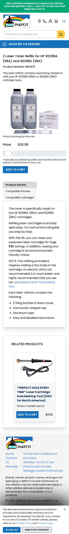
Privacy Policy (24, 523)
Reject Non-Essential (37, 529)
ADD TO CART (27, 415)
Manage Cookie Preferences (43, 471)
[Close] (64, 509)
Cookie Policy (45, 523)
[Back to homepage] (16, 21)
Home (10, 454)
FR (63, 21)
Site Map (12, 466)
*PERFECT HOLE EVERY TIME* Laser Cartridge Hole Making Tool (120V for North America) (34, 394)
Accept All (12, 529)
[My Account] (50, 21)
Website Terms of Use (38, 462)
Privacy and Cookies (37, 466)
